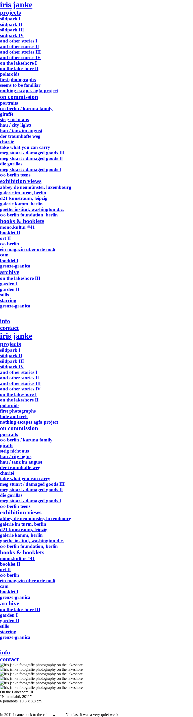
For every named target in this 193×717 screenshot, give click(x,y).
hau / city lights (15, 125)
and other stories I (18, 40)
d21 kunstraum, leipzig (23, 198)
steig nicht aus (14, 119)
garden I (9, 283)
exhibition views (20, 181)
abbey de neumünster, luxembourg (35, 187)
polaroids (9, 74)
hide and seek (14, 416)
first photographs (18, 79)
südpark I (10, 18)
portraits (9, 103)
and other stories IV (20, 57)
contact (9, 328)
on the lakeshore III (20, 278)
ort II (5, 238)
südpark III (12, 29)
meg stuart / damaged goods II (31, 158)
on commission (19, 97)
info (5, 321)
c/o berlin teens (15, 174)
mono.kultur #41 (17, 227)
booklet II (10, 232)
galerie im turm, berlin (23, 192)
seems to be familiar (20, 85)
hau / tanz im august (21, 130)
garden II (9, 289)
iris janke (16, 4)
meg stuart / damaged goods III (32, 152)
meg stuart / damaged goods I (30, 169)
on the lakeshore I (18, 63)
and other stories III (20, 52)
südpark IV (12, 35)
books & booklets (22, 221)
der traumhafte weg (20, 136)
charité (7, 141)
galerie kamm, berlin (21, 203)
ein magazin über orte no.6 (27, 249)
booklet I (9, 260)
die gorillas (11, 163)
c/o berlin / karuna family (26, 108)
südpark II (11, 24)
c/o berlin (9, 243)
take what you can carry (25, 147)
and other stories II (19, 46)
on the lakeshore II (19, 68)
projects (10, 12)
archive (9, 272)
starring (8, 300)
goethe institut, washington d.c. (32, 209)
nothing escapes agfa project (29, 90)
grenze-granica (15, 265)
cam (4, 254)
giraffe (6, 114)
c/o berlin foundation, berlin (29, 214)
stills (4, 294)
